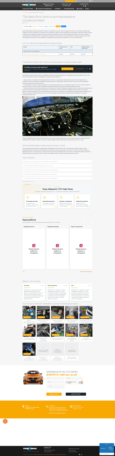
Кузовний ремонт (48, 451)
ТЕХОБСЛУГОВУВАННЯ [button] (44, 8)
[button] (54, 394)
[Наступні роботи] (91, 221)
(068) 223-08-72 (53, 410)
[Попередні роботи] (87, 221)
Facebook (64, 26)
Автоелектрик (47, 448)
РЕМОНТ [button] (58, 8)
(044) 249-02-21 (62, 408)
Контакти (35, 1)
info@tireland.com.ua (59, 413)
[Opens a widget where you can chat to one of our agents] (107, 449)
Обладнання (58, 454)
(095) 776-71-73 (62, 407)
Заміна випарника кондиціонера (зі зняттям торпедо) (34, 54)
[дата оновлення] (22, 22)
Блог (31, 1)
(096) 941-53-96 (53, 407)
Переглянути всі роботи (86, 271)
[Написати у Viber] (83, 6)
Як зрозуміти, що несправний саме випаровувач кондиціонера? (41, 161)
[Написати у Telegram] (85, 6)
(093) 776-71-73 (53, 408)
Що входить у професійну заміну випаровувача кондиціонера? (40, 174)
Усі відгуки (46, 26)
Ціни (23, 1)
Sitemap (36, 454)
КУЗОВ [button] (80, 8)
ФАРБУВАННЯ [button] (69, 8)
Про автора (63, 454)
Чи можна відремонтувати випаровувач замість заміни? (38, 165)
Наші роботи (52, 454)
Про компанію (46, 454)
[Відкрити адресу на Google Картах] (43, 4)
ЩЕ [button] (87, 8)
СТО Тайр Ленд (25, 12)
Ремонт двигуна (72, 450)
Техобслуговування (73, 451)
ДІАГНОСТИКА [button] (28, 8)
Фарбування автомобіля (74, 448)
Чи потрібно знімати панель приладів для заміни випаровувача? (41, 170)
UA (80, 1)
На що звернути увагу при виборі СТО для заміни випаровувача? (41, 178)
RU (78, 1)
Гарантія (27, 1)
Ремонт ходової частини (49, 450)
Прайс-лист (40, 454)
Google (58, 26)
